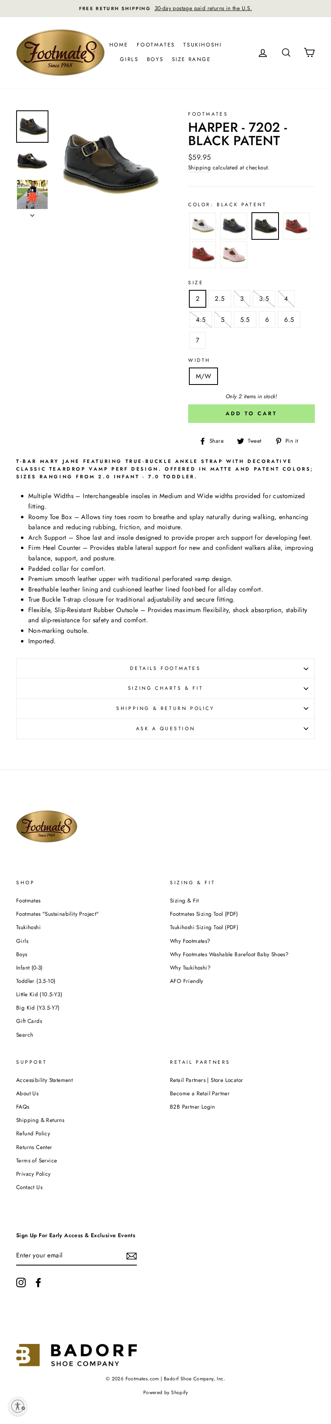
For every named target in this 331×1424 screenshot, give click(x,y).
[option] (165, 8)
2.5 (219, 298)
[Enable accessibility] (17, 1406)
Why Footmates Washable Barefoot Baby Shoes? (229, 954)
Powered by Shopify (165, 1392)
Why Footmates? (190, 941)
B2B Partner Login (192, 1107)
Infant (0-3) (29, 967)
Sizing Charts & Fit (165, 688)
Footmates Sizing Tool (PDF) (204, 914)
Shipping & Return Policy (165, 708)
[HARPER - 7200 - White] (202, 227)
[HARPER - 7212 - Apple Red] (202, 256)
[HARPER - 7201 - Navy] (233, 227)
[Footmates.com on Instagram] (21, 1282)
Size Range (191, 59)
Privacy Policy (33, 1174)
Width (199, 360)
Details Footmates (165, 668)
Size (195, 282)
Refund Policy (33, 1133)
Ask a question (165, 728)
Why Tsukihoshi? (190, 967)
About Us (27, 1093)
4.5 (200, 319)
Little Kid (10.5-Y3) (39, 994)
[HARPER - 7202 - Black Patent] (265, 227)
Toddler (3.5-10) (35, 981)
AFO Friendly (186, 981)
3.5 (264, 298)
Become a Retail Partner (200, 1093)
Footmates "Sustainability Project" (57, 914)
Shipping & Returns (40, 1120)
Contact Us (29, 1187)
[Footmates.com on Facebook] (38, 1282)
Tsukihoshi (202, 45)
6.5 (289, 319)
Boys (155, 59)
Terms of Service (36, 1160)
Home (118, 45)
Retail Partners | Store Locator (206, 1080)
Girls (129, 59)
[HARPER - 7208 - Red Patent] (296, 227)
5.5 (245, 319)
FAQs (22, 1107)
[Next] (32, 213)
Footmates (156, 45)
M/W (203, 376)
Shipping (199, 167)
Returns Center (34, 1147)
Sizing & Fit (184, 900)
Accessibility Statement (44, 1080)
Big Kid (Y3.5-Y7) (38, 1008)
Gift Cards (29, 1021)
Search (24, 1035)
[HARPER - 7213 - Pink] (233, 256)
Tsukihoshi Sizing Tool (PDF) (204, 927)
